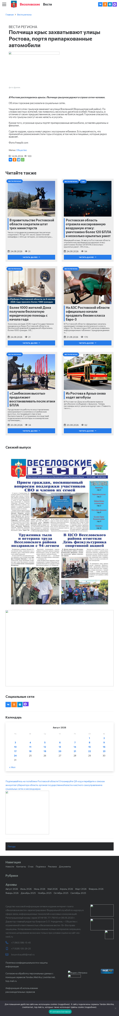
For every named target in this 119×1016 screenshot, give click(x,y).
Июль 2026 (26, 889)
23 (104, 751)
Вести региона (24, 14)
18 (30, 751)
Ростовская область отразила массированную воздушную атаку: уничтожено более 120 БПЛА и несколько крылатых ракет (88, 228)
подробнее (64, 1004)
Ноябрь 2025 (45, 893)
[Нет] (115, 1008)
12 (45, 746)
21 (75, 751)
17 (15, 751)
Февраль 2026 (96, 889)
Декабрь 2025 (28, 893)
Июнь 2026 (39, 889)
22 (89, 751)
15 (89, 746)
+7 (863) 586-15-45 (21, 942)
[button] (4, 4)
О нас (31, 866)
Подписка (41, 866)
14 (75, 746)
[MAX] (114, 4)
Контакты (21, 866)
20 (59, 751)
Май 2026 (52, 889)
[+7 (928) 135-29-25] (8, 948)
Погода (11, 846)
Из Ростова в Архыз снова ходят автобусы (86, 395)
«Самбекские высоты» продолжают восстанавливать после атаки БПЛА (32, 399)
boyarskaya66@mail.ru (23, 954)
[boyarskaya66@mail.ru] (8, 954)
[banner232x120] (102, 910)
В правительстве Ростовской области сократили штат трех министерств (31, 224)
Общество (21, 150)
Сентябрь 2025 (78, 893)
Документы (65, 866)
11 (30, 746)
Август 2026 (12, 889)
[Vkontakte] (100, 4)
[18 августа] (60, 531)
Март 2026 (80, 889)
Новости (10, 866)
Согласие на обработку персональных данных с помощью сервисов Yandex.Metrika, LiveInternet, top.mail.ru (30, 977)
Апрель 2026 (66, 889)
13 (60, 746)
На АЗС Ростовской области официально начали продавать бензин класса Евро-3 (88, 313)
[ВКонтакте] (10, 159)
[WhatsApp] (22, 159)
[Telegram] (110, 4)
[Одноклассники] (14, 159)
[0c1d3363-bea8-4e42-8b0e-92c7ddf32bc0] (60, 812)
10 (15, 746)
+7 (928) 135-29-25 (21, 948)
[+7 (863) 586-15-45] (8, 942)
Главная (10, 14)
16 (104, 746)
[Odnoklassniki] (105, 4)
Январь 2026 (12, 893)
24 (15, 755)
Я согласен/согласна (60, 1011)
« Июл (12, 767)
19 (45, 751)
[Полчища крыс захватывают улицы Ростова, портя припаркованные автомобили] (34, 53)
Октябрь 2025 (61, 893)
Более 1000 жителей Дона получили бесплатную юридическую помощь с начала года (30, 313)
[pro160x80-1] (102, 924)
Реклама (52, 866)
